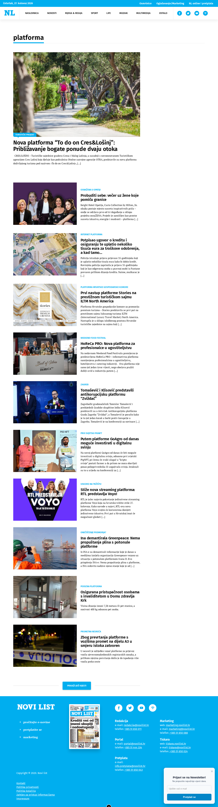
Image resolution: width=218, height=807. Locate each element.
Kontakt (20, 783)
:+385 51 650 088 (178, 732)
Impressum (22, 798)
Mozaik (123, 13)
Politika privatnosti (27, 787)
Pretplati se (189, 797)
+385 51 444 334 (133, 747)
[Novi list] (9, 13)
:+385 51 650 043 (133, 769)
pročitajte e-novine (36, 722)
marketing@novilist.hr (182, 729)
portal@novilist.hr (134, 743)
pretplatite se (32, 729)
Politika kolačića (26, 790)
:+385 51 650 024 (178, 751)
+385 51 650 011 (133, 729)
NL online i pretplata (201, 3)
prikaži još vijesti (76, 685)
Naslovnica (32, 13)
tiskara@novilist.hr (180, 747)
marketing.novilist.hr (178, 725)
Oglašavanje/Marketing (170, 3)
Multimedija (143, 13)
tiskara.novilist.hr (176, 743)
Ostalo (163, 13)
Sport (94, 13)
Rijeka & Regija (73, 13)
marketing (30, 737)
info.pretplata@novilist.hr (130, 766)
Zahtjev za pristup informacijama (35, 794)
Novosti (51, 13)
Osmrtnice (145, 3)
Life (108, 13)
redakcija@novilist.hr (136, 725)
